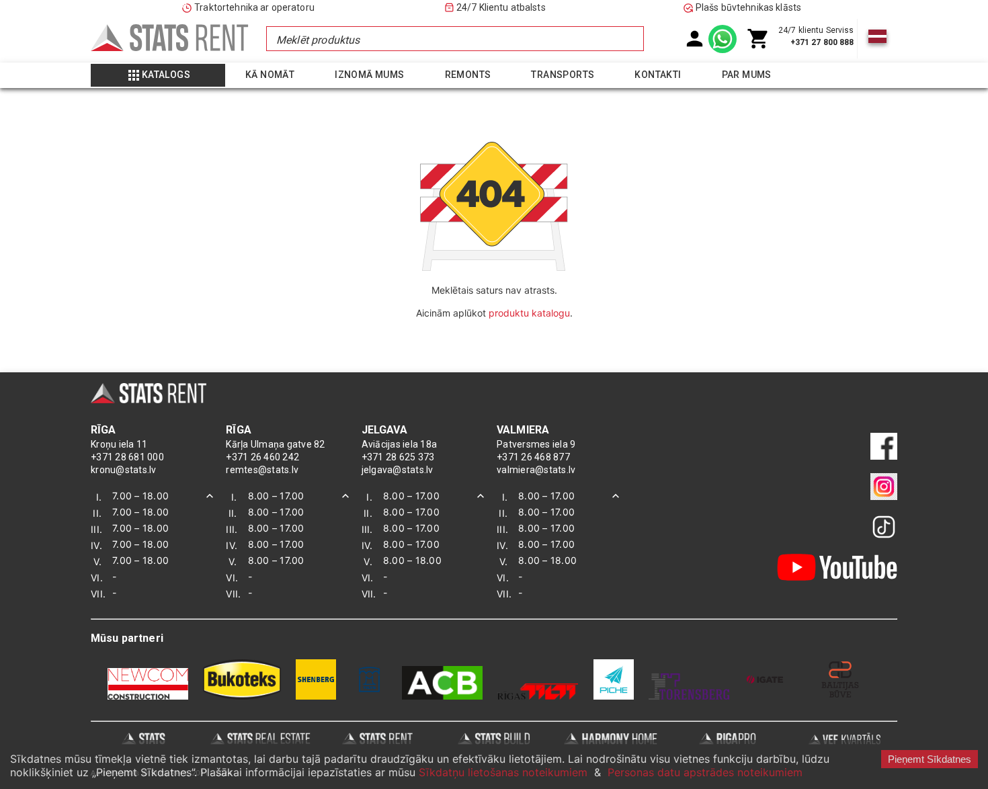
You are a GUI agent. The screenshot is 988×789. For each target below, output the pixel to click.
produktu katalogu (529, 313)
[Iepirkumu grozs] (758, 38)
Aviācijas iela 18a (400, 444)
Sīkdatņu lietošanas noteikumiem (503, 772)
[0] (758, 38)
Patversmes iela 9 (536, 444)
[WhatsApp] (722, 39)
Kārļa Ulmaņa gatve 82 (275, 444)
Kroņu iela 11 (119, 444)
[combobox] (454, 38)
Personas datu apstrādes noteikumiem (705, 772)
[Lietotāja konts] (694, 38)
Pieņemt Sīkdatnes (929, 759)
